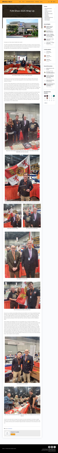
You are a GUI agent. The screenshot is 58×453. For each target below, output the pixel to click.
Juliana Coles (48, 42)
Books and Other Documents (49, 17)
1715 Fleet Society (7, 2)
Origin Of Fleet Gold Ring (50, 80)
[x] (55, 447)
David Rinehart (49, 81)
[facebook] (49, 447)
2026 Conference (49, 68)
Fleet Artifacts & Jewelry (48, 13)
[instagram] (52, 447)
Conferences (47, 16)
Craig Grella (48, 55)
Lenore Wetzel (48, 77)
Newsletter (10, 428)
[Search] (49, 1)
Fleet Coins (46, 12)
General (46, 9)
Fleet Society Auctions (48, 8)
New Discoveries (47, 18)
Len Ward (47, 34)
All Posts (13, 434)
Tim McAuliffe (48, 51)
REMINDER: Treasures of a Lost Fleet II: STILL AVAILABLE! (50, 35)
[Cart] (51, 1)
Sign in (54, 1)
